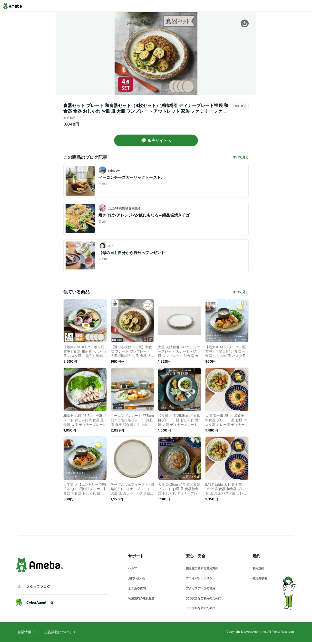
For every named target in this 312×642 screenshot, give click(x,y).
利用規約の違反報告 (141, 598)
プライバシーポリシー (200, 578)
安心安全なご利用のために (203, 598)
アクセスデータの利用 (200, 588)
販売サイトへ (159, 140)
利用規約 (258, 568)
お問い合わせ (137, 578)
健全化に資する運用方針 (202, 568)
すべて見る (241, 157)
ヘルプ (132, 568)
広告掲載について (58, 632)
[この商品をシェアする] (245, 23)
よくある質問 (137, 588)
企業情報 (24, 632)
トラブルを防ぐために (200, 608)
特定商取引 (260, 578)
